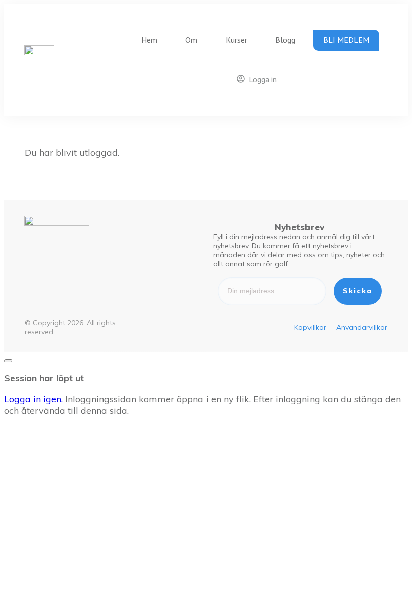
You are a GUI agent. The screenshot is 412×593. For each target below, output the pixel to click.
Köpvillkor (310, 327)
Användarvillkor (361, 327)
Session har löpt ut (44, 378)
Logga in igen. (33, 399)
